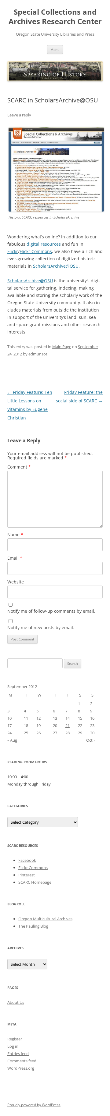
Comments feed (21, 1061)
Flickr (12, 251)
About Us (15, 1002)
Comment (19, 467)
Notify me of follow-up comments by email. (51, 611)
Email (14, 558)
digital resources (44, 244)
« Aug (12, 740)
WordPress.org (20, 1068)
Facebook (27, 860)
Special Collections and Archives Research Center (55, 16)
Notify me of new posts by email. (40, 627)
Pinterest (26, 875)
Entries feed (18, 1053)
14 (67, 718)
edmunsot (37, 354)
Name (15, 534)
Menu (55, 49)
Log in (12, 1046)
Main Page (61, 346)
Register (14, 1039)
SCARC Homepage (34, 882)
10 (9, 718)
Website (15, 582)
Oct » (90, 740)
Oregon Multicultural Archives (45, 919)
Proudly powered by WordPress (34, 1104)
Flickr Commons (36, 251)
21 (67, 725)
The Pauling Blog (33, 926)
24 (9, 733)
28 (67, 733)
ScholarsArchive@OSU (56, 266)
